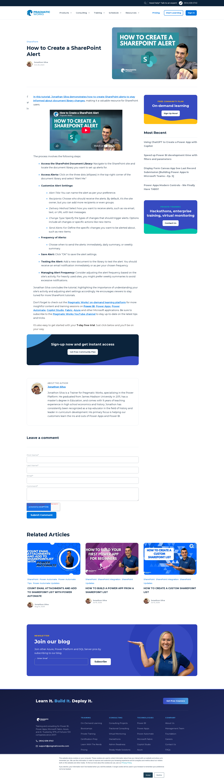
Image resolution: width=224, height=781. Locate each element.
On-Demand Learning (91, 723)
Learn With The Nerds (91, 744)
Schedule (114, 13)
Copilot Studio (55, 310)
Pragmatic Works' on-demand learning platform (97, 302)
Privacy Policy (127, 763)
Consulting (81, 13)
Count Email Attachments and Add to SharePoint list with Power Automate (52, 592)
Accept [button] (148, 775)
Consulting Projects (118, 723)
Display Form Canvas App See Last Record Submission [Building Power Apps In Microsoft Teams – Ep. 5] (170, 172)
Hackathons (114, 739)
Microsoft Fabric (145, 739)
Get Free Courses (175, 701)
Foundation (170, 734)
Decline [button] (159, 775)
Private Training (88, 734)
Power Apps (103, 306)
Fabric (68, 310)
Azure (77, 310)
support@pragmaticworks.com (54, 746)
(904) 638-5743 (190, 3)
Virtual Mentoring (117, 734)
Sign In (191, 13)
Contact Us (170, 223)
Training (98, 13)
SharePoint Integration (109, 579)
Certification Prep (89, 739)
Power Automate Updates (46, 583)
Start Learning (173, 13)
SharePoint (32, 41)
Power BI (141, 723)
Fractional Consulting (119, 728)
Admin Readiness (117, 744)
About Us (169, 723)
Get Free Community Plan (83, 352)
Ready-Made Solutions (119, 750)
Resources (131, 13)
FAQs (167, 750)
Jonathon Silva (41, 62)
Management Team (174, 728)
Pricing (156, 13)
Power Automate (48, 579)
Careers (168, 739)
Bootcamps (86, 728)
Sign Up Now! (171, 113)
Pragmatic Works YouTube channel (74, 314)
